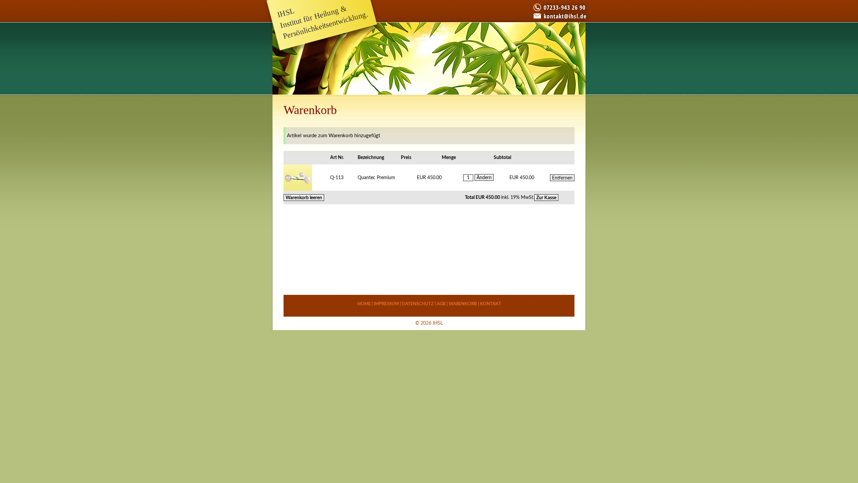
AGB (441, 304)
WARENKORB (463, 304)
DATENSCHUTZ (418, 304)
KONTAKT (490, 304)
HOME (364, 304)
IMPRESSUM (386, 304)
